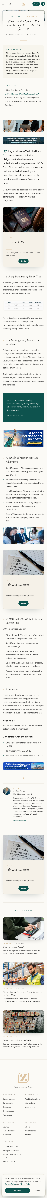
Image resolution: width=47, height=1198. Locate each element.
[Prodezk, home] (23, 3)
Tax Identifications (32, 1099)
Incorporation (9, 1099)
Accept (17, 1190)
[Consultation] (43, 4)
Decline (37, 1190)
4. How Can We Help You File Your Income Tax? (23, 101)
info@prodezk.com (11, 1150)
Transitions (7, 1115)
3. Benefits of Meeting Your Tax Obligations (22, 97)
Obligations (30, 1103)
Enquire (28, 1135)
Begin (36, 4)
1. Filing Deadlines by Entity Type (17, 90)
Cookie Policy (10, 1184)
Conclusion (9, 105)
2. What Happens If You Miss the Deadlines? (22, 94)
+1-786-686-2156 (10, 1146)
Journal (6, 1127)
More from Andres (19, 820)
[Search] (10, 4)
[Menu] (4, 3)
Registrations (8, 1111)
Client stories (30, 1131)
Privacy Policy (25, 1184)
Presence (7, 1107)
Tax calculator (8, 1131)
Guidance (7, 1135)
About (27, 1127)
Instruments (8, 1103)
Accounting (30, 1107)
